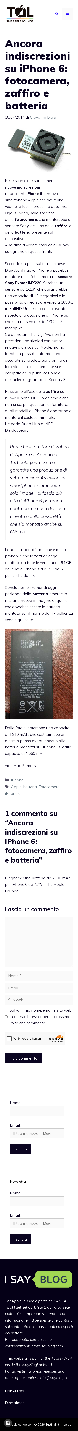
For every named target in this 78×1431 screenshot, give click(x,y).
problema (49, 398)
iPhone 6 (13, 793)
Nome (15, 1102)
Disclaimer (14, 1402)
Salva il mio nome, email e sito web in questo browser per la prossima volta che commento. (40, 1017)
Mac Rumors (24, 765)
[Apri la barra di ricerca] (56, 14)
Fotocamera (49, 786)
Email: (15, 1125)
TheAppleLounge (19, 1301)
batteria (30, 786)
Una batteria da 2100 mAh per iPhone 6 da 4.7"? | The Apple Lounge (38, 884)
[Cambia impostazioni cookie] (8, 1423)
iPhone (17, 780)
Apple (16, 786)
